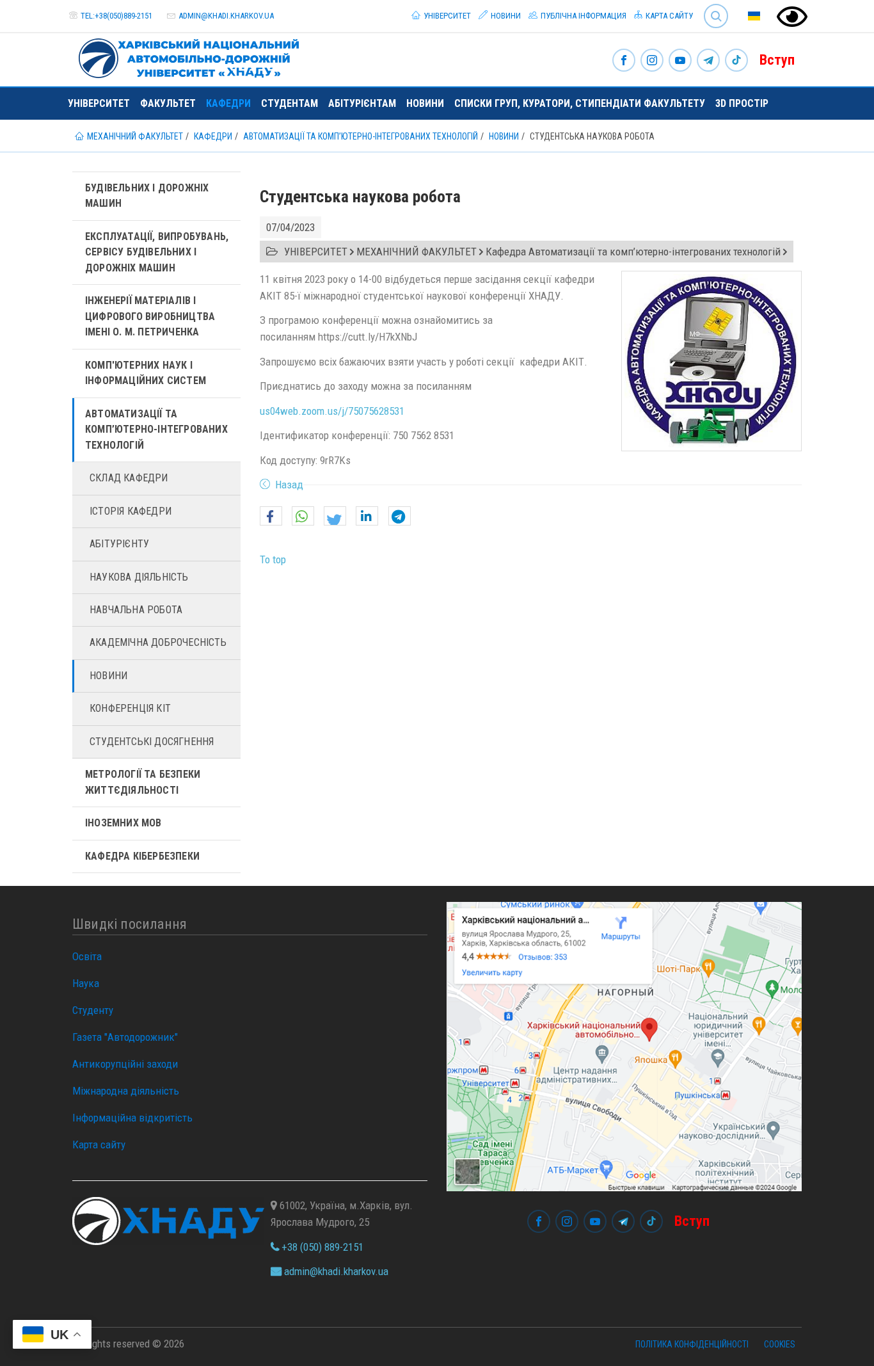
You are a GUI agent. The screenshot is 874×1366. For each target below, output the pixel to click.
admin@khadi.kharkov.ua (226, 15)
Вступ (777, 60)
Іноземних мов (123, 823)
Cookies (779, 1344)
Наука (85, 983)
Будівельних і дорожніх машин (147, 195)
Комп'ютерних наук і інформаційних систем (145, 373)
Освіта (87, 956)
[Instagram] (652, 61)
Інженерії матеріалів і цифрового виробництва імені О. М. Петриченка (150, 316)
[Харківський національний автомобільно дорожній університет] (183, 55)
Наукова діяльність (139, 577)
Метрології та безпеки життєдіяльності (142, 782)
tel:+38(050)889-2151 (116, 15)
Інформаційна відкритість (132, 1117)
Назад (289, 484)
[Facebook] (624, 61)
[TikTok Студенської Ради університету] (736, 61)
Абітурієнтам (362, 103)
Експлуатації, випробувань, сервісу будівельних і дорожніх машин (156, 252)
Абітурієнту (119, 544)
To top (273, 559)
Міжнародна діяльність (125, 1090)
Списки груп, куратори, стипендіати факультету (579, 103)
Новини (505, 15)
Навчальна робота (136, 610)
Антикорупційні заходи (125, 1063)
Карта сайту (668, 15)
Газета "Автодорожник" (125, 1037)
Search (710, 6)
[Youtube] (680, 61)
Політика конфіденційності (692, 1344)
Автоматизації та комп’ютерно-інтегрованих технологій (156, 429)
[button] (271, 516)
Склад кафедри (129, 478)
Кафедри (228, 103)
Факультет (168, 103)
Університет (446, 15)
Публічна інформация (582, 15)
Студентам (289, 103)
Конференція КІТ (130, 708)
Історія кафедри (130, 511)
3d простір (741, 103)
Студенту (92, 1010)
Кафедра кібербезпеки (142, 856)
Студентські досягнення (152, 741)
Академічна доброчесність (158, 642)
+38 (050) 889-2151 (321, 1247)
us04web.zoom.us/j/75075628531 (332, 411)
